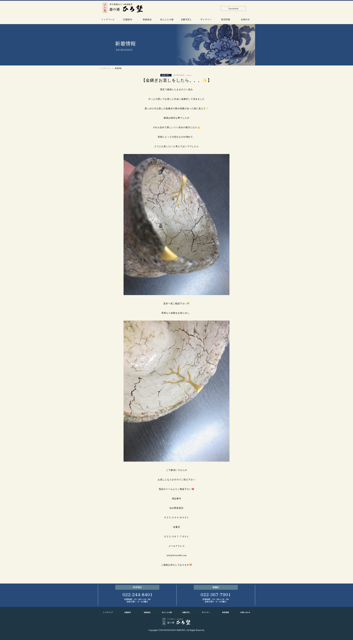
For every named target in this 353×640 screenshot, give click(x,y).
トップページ (105, 68)
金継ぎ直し (165, 75)
